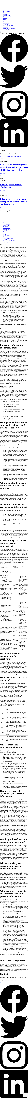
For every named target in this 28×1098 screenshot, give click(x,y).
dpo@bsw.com (16, 980)
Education (5, 18)
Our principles (6, 12)
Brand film (5, 14)
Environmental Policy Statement (10, 28)
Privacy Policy (6, 23)
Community (5, 24)
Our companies (6, 15)
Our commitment (7, 16)
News (4, 19)
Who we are (5, 10)
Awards (13, 156)
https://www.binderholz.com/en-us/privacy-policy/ (14, 775)
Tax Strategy (6, 29)
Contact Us (5, 21)
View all (2, 156)
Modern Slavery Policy (8, 25)
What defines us (6, 11)
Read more (2, 173)
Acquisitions (18, 156)
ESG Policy (5, 27)
